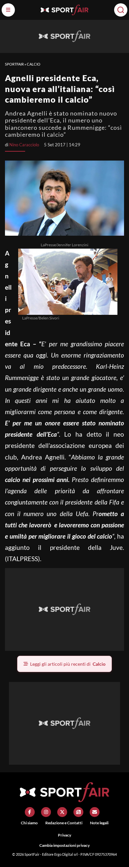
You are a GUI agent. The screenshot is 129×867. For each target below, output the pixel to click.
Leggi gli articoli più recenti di (68, 664)
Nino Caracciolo (24, 144)
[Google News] (78, 812)
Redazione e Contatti (63, 822)
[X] (62, 812)
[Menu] (8, 10)
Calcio (33, 64)
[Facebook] (30, 812)
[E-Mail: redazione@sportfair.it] (95, 812)
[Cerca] (120, 10)
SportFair (14, 64)
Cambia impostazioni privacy (64, 845)
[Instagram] (46, 812)
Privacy (64, 835)
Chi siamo (29, 822)
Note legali (99, 822)
